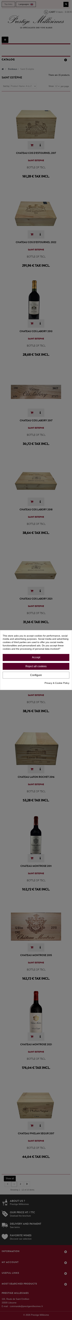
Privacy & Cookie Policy (57, 683)
